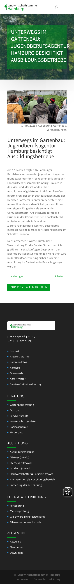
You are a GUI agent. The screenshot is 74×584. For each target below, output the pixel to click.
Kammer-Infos (18, 362)
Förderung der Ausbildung (26, 485)
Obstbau (15, 410)
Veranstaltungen (57, 129)
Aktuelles (15, 541)
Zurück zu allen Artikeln (28, 287)
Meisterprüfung (19, 511)
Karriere (15, 367)
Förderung (16, 432)
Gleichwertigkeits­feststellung (27, 516)
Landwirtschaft (19, 416)
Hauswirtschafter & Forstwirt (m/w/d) (32, 474)
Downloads (16, 373)
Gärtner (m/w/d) (19, 457)
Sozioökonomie (19, 427)
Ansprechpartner (20, 356)
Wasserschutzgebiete (23, 421)
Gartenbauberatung (22, 404)
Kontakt (14, 351)
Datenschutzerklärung (47, 579)
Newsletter (16, 547)
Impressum (23, 579)
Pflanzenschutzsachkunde (25, 522)
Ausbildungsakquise (22, 451)
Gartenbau (59, 125)
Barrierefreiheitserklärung (25, 384)
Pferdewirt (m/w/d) (21, 463)
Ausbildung (45, 125)
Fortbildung (17, 505)
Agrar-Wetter (18, 378)
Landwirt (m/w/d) (20, 468)
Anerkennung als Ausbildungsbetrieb (32, 479)
